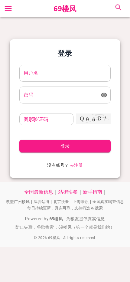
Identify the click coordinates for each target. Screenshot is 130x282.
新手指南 (92, 192)
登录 (65, 146)
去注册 (76, 165)
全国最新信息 (38, 192)
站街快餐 (68, 192)
